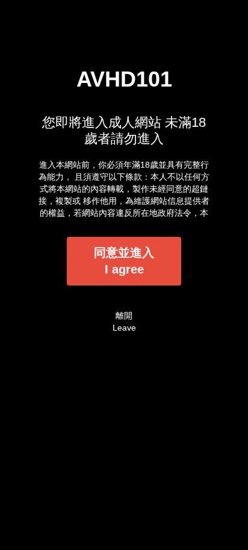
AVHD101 (124, 79)
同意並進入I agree (124, 261)
